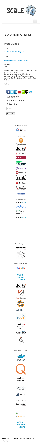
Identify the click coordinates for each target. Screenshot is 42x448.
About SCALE (6, 439)
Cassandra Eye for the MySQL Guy (16, 60)
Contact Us (30, 439)
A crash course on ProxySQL (14, 52)
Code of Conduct (19, 439)
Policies (5, 441)
